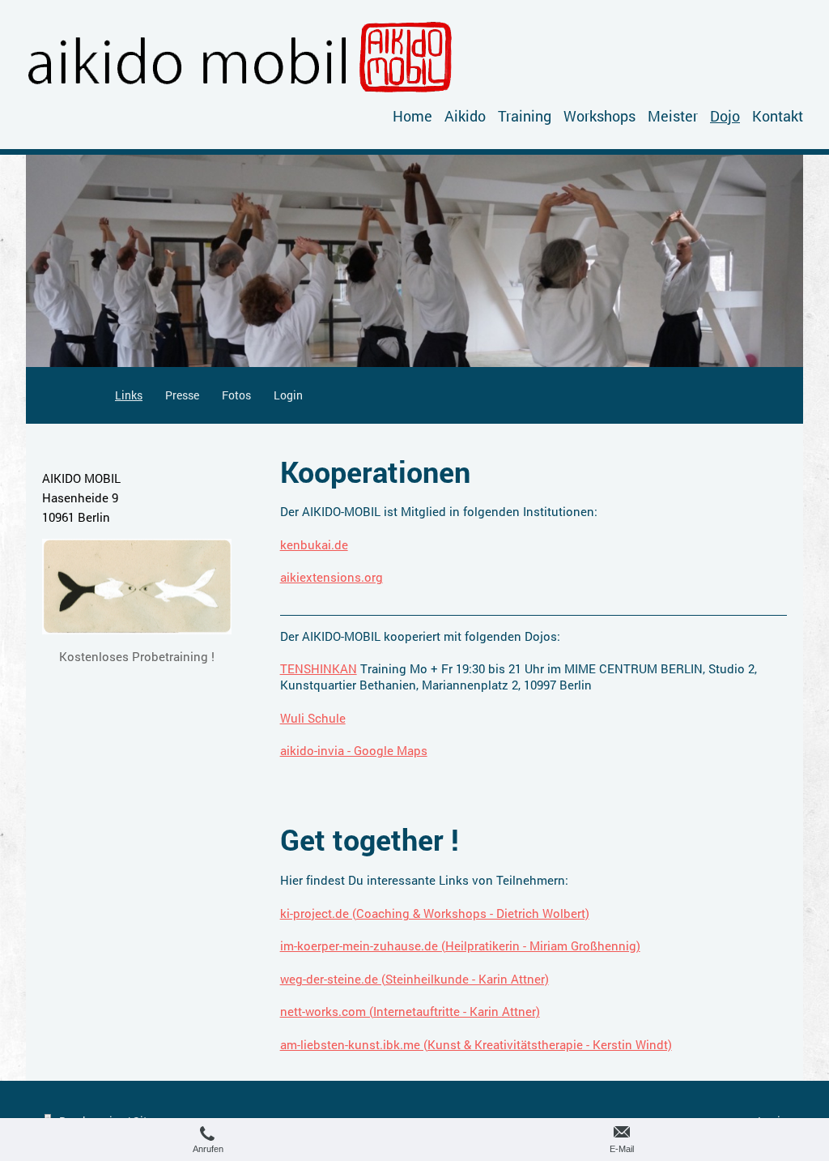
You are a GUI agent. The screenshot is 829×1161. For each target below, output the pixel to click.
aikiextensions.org (331, 577)
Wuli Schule (313, 718)
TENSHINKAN (318, 668)
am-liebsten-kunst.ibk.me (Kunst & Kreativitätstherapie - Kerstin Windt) (476, 1044)
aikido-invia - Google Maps (353, 750)
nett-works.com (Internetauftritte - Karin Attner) (410, 1011)
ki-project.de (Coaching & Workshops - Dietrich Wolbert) (434, 913)
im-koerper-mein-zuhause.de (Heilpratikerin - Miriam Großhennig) (460, 945)
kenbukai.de (314, 544)
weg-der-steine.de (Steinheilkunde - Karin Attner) (414, 979)
